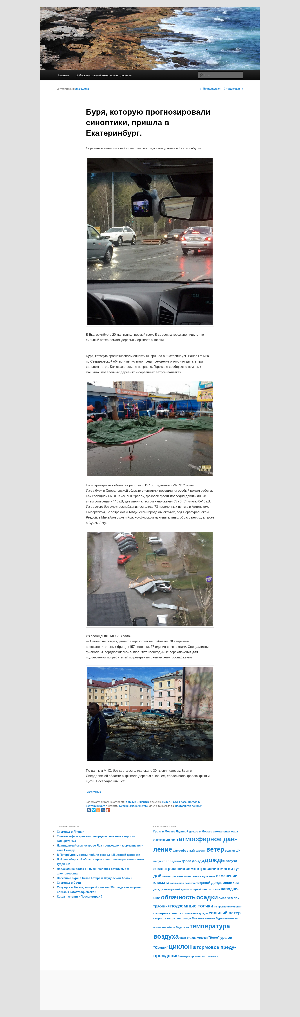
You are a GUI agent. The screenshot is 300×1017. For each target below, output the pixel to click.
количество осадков (182, 883)
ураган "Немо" (208, 937)
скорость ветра (164, 918)
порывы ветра (169, 913)
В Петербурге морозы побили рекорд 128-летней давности (98, 854)
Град (175, 802)
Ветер (166, 802)
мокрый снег (199, 889)
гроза (186, 860)
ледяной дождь (208, 882)
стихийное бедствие (174, 927)
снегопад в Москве (189, 918)
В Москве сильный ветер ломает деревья (104, 75)
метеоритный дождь (176, 889)
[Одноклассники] (98, 810)
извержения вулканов (199, 876)
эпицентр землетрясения (198, 956)
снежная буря (213, 918)
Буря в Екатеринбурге (133, 806)
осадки (207, 896)
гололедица (171, 861)
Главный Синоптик (137, 802)
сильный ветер (225, 913)
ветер (215, 849)
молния (214, 889)
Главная (63, 75)
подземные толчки (191, 905)
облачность (178, 896)
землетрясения (173, 876)
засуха (231, 860)
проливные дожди (195, 913)
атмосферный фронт (189, 850)
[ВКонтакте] (89, 810)
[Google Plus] (108, 810)
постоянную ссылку (188, 806)
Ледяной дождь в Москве (194, 831)
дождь (214, 859)
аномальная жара (225, 831)
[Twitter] (94, 810)
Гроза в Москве (164, 831)
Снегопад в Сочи (69, 882)
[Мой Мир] (103, 810)
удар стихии (188, 938)
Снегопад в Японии (70, 831)
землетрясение (169, 868)
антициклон (165, 840)
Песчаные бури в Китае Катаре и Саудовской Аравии (94, 878)
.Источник (93, 791)
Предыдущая (210, 88)
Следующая (233, 88)
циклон (180, 946)
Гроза (183, 802)
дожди (198, 860)
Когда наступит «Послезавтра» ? (80, 896)
